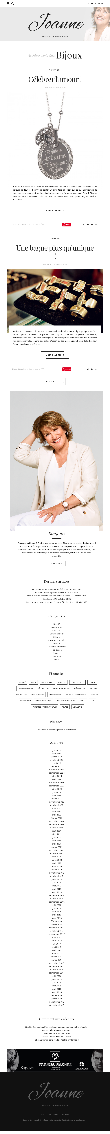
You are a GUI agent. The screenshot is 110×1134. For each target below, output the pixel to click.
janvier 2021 (57, 847)
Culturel (56, 637)
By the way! (56, 627)
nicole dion (25, 701)
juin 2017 (56, 943)
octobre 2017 (56, 930)
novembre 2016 (56, 966)
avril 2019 (56, 889)
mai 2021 (56, 840)
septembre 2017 (57, 934)
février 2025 (57, 766)
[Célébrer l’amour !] (55, 140)
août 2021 (56, 830)
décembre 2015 (56, 1001)
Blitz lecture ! (49, 599)
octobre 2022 (56, 805)
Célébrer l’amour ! (55, 79)
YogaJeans (77, 707)
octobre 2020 (56, 853)
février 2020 (57, 869)
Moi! (42, 1114)
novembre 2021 (56, 824)
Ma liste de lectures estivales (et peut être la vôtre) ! (50, 602)
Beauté (56, 624)
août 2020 (56, 856)
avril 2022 (56, 814)
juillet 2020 (57, 859)
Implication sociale (56, 640)
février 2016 (57, 995)
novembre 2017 (56, 927)
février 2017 (57, 956)
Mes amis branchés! (57, 646)
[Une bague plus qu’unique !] (55, 301)
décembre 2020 (56, 850)
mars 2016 (57, 992)
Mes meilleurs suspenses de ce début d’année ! (49, 595)
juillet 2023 (57, 789)
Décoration (43, 688)
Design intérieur (25, 688)
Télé (92, 701)
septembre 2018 (57, 901)
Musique (94, 694)
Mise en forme (38, 694)
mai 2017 (56, 947)
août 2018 (56, 905)
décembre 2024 (56, 769)
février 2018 (57, 921)
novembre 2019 (56, 872)
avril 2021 (56, 843)
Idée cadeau (21, 224)
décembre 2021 (56, 821)
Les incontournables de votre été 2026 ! (50, 589)
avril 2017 (56, 950)
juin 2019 (56, 882)
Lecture (93, 688)
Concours (56, 630)
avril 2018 (56, 914)
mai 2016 (56, 985)
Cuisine (92, 682)
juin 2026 (56, 750)
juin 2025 (56, 763)
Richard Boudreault (66, 701)
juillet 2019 (57, 879)
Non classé (57, 649)
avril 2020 (56, 863)
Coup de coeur (56, 633)
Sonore (56, 653)
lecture (57, 643)
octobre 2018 (56, 898)
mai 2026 (56, 753)
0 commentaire (34, 224)
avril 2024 (56, 779)
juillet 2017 (57, 940)
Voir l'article (55, 210)
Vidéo (56, 659)
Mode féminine (55, 694)
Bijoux (14, 224)
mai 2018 (56, 911)
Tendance (55, 70)
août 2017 (56, 937)
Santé (83, 701)
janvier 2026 (57, 756)
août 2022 (56, 808)
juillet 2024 (57, 776)
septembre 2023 (57, 785)
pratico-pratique (44, 701)
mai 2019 (56, 885)
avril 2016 (56, 989)
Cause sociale (47, 682)
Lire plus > (57, 563)
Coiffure (62, 682)
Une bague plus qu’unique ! (55, 252)
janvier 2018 (57, 924)
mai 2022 (56, 811)
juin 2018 (56, 908)
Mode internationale (76, 694)
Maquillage (21, 694)
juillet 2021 (57, 834)
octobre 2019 (56, 876)
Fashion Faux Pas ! (61, 688)
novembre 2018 (56, 895)
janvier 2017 (57, 959)
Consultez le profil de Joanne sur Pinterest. (56, 729)
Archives (65, 1114)
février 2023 (57, 798)
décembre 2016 (56, 963)
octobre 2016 (56, 969)
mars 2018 (57, 918)
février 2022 (57, 818)
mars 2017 (57, 953)
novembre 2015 (56, 1005)
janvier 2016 (57, 998)
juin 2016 (56, 982)
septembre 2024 (57, 772)
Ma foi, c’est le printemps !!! (66, 1039)
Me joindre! (53, 1114)
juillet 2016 (57, 979)
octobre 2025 (56, 760)
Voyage (65, 707)
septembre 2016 (57, 972)
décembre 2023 (56, 782)
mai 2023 (56, 795)
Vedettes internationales (45, 707)
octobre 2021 (56, 827)
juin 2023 (56, 792)
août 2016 (56, 976)
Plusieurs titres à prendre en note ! (51, 592)
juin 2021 (56, 837)
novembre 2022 (56, 801)
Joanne (55, 24)
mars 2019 (57, 892)
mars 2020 (57, 866)
